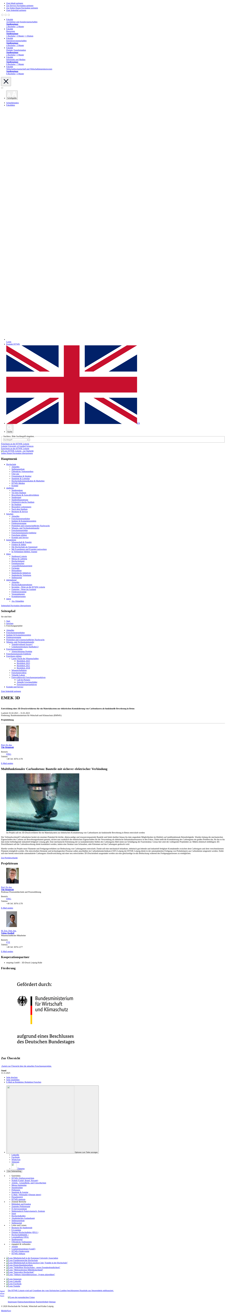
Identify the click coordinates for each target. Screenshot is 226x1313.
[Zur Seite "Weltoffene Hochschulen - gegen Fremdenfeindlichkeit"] (33, 1267)
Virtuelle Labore (18, 675)
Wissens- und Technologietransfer (25, 528)
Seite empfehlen (12, 1080)
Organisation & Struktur (21, 476)
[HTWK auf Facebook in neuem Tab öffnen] (13, 1284)
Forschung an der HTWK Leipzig (15, 448)
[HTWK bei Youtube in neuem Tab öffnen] (13, 1286)
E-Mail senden (7, 763)
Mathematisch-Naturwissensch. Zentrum (28, 1211)
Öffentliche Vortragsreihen (22, 471)
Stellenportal (17, 577)
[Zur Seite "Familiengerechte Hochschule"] (22, 1260)
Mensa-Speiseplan (19, 1185)
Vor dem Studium (19, 493)
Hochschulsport (18, 561)
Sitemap (52, 1302)
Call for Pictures (23, 680)
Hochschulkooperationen (22, 585)
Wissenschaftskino (19, 670)
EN (138, 423)
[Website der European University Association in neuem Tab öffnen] (32, 1258)
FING (8, 754)
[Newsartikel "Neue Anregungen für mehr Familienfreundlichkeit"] (37, 1263)
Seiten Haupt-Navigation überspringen (17, 453)
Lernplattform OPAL (20, 1237)
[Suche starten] (29, 439)
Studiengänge (17, 490)
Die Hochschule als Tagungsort (24, 547)
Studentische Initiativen (21, 573)
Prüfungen (16, 1190)
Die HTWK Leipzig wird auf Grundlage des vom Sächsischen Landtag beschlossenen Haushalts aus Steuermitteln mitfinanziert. (61, 1290)
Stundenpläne (17, 1187)
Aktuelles (15, 467)
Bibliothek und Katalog (21, 1204)
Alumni (15, 1246)
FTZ (8, 942)
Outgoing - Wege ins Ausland (24, 589)
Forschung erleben (19, 535)
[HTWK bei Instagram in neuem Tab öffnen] (13, 1279)
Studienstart (16, 497)
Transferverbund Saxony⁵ (22, 644)
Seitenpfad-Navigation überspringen (16, 605)
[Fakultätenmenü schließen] (6, 81)
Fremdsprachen (18, 563)
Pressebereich (17, 1197)
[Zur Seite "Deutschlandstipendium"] (19, 1265)
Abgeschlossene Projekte (22, 651)
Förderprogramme (19, 523)
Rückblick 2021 (23, 665)
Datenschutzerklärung (26, 1302)
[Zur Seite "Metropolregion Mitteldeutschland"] (24, 1270)
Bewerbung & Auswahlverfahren (25, 495)
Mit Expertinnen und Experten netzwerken (29, 549)
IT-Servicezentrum (19, 1209)
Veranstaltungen (18, 594)
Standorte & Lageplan (21, 478)
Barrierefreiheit (42, 1302)
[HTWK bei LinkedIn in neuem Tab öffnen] (13, 1281)
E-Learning (16, 1230)
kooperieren (11, 540)
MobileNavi (6, 1311)
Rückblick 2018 (23, 668)
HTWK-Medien (18, 483)
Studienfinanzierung (20, 500)
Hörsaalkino (17, 570)
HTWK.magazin (18, 1199)
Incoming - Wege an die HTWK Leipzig (28, 587)
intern (8, 599)
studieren (10, 488)
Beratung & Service (20, 511)
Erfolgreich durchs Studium (23, 502)
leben (8, 554)
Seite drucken (12, 1077)
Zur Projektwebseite (9, 858)
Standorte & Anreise (20, 1192)
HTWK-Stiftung (18, 1253)
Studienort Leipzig (19, 556)
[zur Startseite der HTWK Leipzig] (17, 451)
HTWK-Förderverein (20, 1251)
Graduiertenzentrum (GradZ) (23, 1249)
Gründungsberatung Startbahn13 (25, 647)
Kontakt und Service (20, 537)
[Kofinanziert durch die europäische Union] (21, 1297)
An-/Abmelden (18, 601)
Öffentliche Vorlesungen (22, 1242)
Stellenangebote (18, 469)
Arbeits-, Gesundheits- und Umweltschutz (29, 1183)
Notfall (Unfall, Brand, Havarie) (25, 1180)
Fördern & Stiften (19, 544)
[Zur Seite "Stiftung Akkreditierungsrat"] (30, 1274)
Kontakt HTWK (13, 344)
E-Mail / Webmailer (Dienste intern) (26, 1195)
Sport (14, 1213)
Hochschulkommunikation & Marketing (28, 481)
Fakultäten (10, 105)
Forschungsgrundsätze (21, 518)
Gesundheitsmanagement (22, 566)
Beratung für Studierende (22, 1228)
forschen (9, 514)
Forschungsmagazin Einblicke (24, 533)
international (11, 580)
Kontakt (15, 485)
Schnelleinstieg (12, 103)
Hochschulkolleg (19, 1216)
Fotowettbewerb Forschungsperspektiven (29, 677)
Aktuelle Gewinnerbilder (27, 682)
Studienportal (17, 1239)
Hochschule (11, 464)
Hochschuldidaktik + (20, 1235)
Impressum (12, 1302)
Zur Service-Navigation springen (19, 5)
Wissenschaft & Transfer (22, 542)
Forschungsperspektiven (27, 684)
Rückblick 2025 (23, 661)
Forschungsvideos (19, 673)
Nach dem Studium (19, 509)
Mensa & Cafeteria (19, 559)
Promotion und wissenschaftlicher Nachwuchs (31, 526)
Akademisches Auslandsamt (23, 1218)
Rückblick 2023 (23, 663)
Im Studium (16, 504)
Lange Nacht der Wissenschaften (25, 658)
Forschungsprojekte (20, 530)
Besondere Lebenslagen (21, 507)
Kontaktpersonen (19, 596)
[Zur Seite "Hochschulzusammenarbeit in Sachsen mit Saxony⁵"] (20, 1272)
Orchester (15, 568)
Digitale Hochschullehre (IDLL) (25, 1232)
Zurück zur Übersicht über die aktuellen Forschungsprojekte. (26, 1066)
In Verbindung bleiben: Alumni (24, 552)
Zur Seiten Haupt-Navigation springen (22, 8)
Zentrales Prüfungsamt (21, 1206)
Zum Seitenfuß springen (16, 10)
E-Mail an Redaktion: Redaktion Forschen (23, 1082)
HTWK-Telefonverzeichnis (23, 1178)
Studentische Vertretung (21, 575)
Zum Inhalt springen (14, 3)
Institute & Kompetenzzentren (24, 521)
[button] (12, 95)
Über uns (15, 474)
